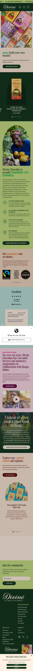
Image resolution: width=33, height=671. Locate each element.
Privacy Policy (21, 662)
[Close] (31, 655)
